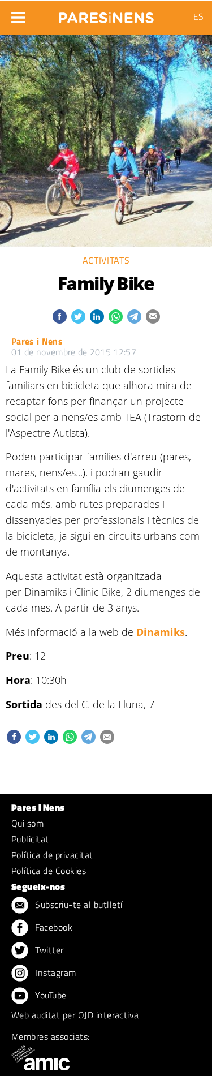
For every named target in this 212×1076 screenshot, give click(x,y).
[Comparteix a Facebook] (60, 316)
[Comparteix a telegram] (134, 316)
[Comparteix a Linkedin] (97, 316)
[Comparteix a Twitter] (78, 316)
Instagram (54, 972)
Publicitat (30, 839)
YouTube (50, 995)
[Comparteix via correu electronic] (153, 316)
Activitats (106, 260)
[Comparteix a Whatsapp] (116, 316)
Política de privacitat (52, 855)
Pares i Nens (37, 341)
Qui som (27, 823)
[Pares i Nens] (106, 14)
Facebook (52, 927)
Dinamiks (160, 632)
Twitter (48, 950)
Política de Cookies (48, 870)
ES (198, 16)
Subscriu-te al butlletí (78, 904)
